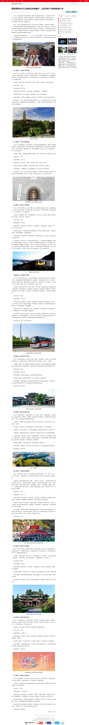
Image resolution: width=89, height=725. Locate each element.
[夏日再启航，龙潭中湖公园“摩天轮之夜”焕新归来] (62, 41)
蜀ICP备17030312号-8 (45, 720)
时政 (26, 3)
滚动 (43, 3)
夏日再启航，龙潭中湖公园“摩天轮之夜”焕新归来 (67, 56)
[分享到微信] (76, 12)
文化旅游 (18, 28)
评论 (49, 3)
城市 (46, 3)
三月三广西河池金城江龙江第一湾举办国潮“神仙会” (67, 59)
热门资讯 (61, 16)
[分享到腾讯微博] (72, 12)
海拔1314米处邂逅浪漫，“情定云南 (65, 20)
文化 (24, 15)
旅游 (35, 3)
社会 (29, 3)
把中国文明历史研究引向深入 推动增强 (66, 29)
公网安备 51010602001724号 (36, 720)
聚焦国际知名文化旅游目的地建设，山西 (66, 31)
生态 (32, 3)
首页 (36, 715)
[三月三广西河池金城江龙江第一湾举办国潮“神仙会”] (62, 50)
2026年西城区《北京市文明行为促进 (65, 18)
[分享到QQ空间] (68, 12)
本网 (53, 715)
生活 (49, 715)
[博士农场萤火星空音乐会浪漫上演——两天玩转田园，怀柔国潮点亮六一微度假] (72, 41)
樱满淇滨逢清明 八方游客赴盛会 (64, 61)
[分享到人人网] (74, 12)
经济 (46, 715)
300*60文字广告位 (73, 3)
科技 (41, 3)
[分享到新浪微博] (70, 12)
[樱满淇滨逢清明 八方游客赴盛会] (72, 50)
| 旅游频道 (20, 3)
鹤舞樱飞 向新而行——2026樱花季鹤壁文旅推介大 (67, 62)
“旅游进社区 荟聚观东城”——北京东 (65, 25)
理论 (52, 3)
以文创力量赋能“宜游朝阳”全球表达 (65, 27)
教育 (38, 3)
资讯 (40, 715)
